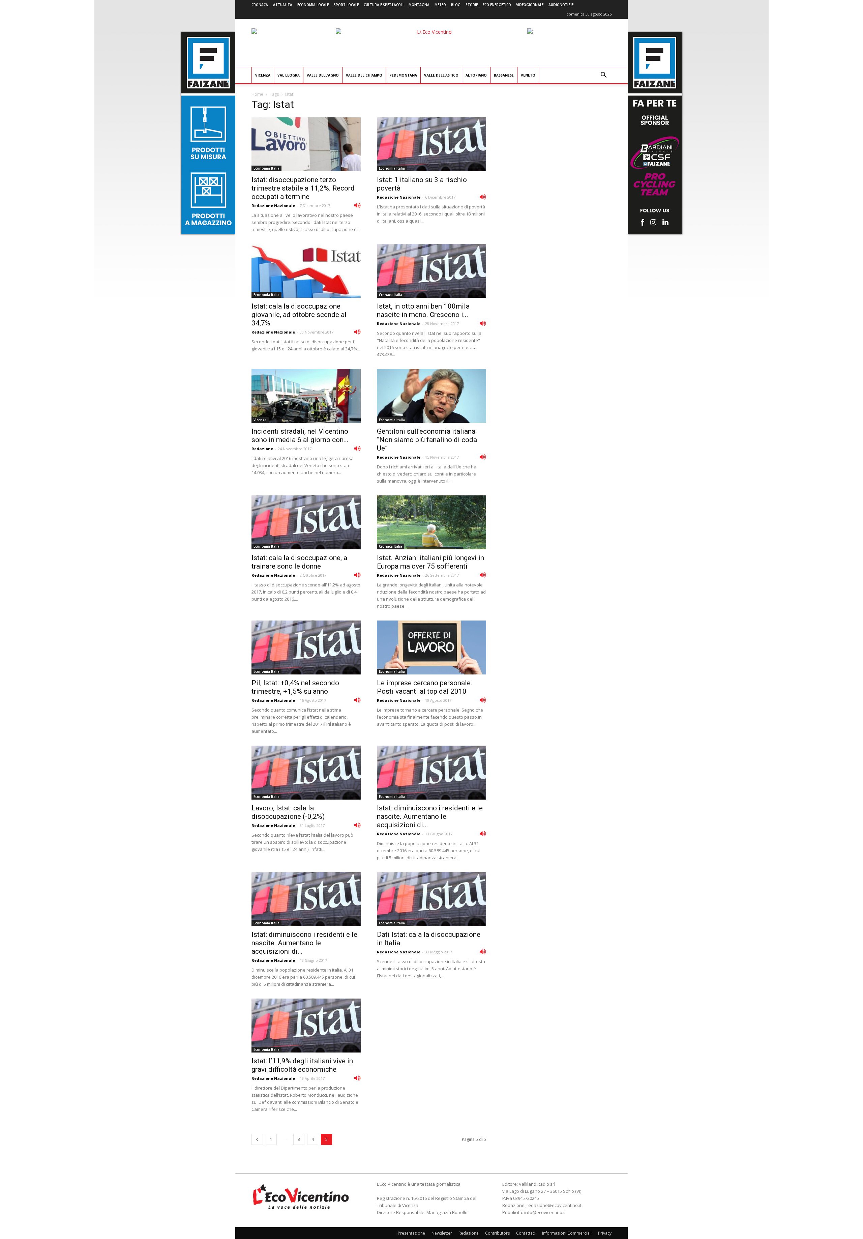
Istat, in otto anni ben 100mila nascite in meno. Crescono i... (423, 310)
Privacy (605, 1233)
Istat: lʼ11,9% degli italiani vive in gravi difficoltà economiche (302, 1065)
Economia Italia (266, 168)
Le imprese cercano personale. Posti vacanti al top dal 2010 (424, 687)
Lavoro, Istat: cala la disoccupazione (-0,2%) (288, 812)
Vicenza (262, 75)
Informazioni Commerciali (567, 1233)
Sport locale (346, 4)
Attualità (282, 4)
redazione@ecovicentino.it (554, 1205)
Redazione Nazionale (273, 205)
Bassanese (504, 75)
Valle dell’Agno (323, 75)
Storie (472, 4)
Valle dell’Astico (441, 75)
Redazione (262, 448)
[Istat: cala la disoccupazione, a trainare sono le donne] (306, 522)
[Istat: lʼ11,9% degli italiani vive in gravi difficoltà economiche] (306, 1026)
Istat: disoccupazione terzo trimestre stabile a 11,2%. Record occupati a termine (303, 188)
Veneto (528, 75)
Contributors (497, 1233)
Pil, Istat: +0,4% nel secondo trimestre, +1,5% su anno (295, 687)
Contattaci (526, 1233)
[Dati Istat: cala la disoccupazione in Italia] (431, 899)
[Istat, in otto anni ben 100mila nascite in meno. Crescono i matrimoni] (431, 271)
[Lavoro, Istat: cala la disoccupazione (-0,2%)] (306, 773)
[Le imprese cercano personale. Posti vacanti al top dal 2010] (431, 647)
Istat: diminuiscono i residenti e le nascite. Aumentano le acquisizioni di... (430, 816)
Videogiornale (529, 4)
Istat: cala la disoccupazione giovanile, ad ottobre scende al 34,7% (299, 314)
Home (257, 94)
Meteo (440, 4)
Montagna (419, 4)
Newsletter (442, 1233)
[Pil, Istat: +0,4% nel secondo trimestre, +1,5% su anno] (306, 647)
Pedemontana (403, 75)
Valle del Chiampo (364, 75)
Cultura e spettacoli (384, 4)
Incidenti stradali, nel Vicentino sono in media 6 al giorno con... (300, 435)
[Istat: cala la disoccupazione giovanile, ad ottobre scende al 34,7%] (306, 271)
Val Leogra (288, 75)
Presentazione (411, 1233)
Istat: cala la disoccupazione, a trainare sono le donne (299, 562)
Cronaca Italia (390, 294)
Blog (455, 4)
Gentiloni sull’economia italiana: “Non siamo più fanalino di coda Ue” (427, 439)
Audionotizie (560, 4)
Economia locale (313, 4)
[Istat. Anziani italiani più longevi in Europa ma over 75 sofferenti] (431, 522)
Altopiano (476, 75)
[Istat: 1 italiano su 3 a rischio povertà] (431, 144)
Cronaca (259, 4)
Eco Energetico (497, 4)
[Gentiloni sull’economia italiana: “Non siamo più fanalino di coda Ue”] (431, 396)
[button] (603, 76)
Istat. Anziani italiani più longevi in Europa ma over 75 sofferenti (430, 562)
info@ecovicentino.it (545, 1212)
